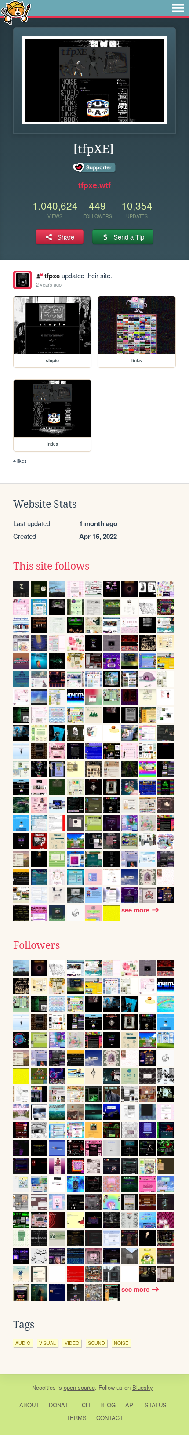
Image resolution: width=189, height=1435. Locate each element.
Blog (108, 1405)
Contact (109, 1417)
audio (22, 1343)
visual (47, 1343)
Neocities (44, 1387)
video (72, 1343)
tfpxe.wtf (94, 185)
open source (79, 1387)
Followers (36, 945)
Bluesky (142, 1387)
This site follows (51, 566)
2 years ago (49, 284)
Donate (60, 1405)
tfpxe (51, 275)
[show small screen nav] (178, 8)
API (130, 1405)
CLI (86, 1405)
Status (156, 1405)
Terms (76, 1417)
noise (121, 1343)
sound (96, 1343)
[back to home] (16, 12)
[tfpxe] (22, 279)
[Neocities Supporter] (94, 168)
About (29, 1405)
